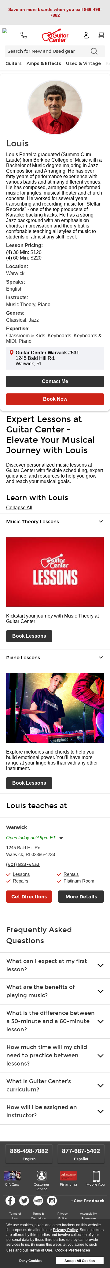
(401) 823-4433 (23, 864)
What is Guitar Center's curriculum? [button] (38, 1085)
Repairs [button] (20, 880)
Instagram (52, 1200)
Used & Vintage (83, 63)
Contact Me (55, 381)
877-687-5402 (81, 1151)
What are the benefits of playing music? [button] (40, 991)
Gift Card (12, 1184)
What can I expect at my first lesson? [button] (46, 965)
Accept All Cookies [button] (79, 1261)
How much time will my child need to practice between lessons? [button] (46, 1055)
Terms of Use (40, 1250)
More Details (81, 897)
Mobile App (95, 1184)
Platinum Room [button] (79, 880)
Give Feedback (89, 1200)
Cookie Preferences (72, 1250)
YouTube (38, 1200)
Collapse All (19, 507)
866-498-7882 (29, 1151)
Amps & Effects (44, 63)
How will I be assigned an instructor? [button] (41, 1111)
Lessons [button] (21, 874)
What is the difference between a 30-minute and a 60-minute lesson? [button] (50, 1021)
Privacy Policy (65, 1230)
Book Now (55, 399)
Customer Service (41, 1186)
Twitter (24, 1200)
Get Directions (29, 897)
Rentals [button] (71, 874)
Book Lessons (29, 636)
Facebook (10, 1200)
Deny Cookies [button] (30, 1261)
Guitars (14, 63)
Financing (68, 1184)
